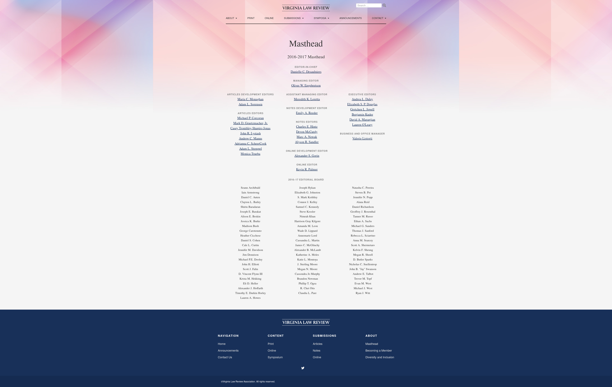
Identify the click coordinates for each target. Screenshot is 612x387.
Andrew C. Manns (250, 138)
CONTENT (276, 336)
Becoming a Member (378, 350)
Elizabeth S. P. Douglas (362, 104)
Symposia (320, 18)
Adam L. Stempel (250, 148)
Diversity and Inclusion (379, 357)
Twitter (303, 368)
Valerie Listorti (362, 138)
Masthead (371, 344)
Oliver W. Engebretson (306, 85)
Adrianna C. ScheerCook (250, 143)
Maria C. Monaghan (250, 99)
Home (222, 344)
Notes (316, 350)
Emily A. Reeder (307, 113)
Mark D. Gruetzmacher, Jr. (250, 123)
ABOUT (371, 336)
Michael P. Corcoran (250, 118)
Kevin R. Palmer (307, 169)
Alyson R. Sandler (307, 142)
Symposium (275, 357)
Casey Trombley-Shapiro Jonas (250, 128)
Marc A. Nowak (307, 137)
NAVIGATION (228, 336)
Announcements (350, 18)
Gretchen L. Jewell (362, 109)
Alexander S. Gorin (306, 155)
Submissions (292, 18)
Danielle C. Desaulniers (306, 71)
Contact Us (225, 357)
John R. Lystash (250, 133)
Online (269, 18)
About (230, 18)
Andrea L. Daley (362, 99)
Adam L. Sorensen (250, 104)
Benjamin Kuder (362, 114)
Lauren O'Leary (362, 124)
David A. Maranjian (362, 119)
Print (251, 18)
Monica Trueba (250, 153)
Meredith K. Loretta (307, 99)
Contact (377, 18)
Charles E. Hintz (306, 126)
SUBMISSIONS (324, 336)
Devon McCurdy (306, 131)
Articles (317, 344)
